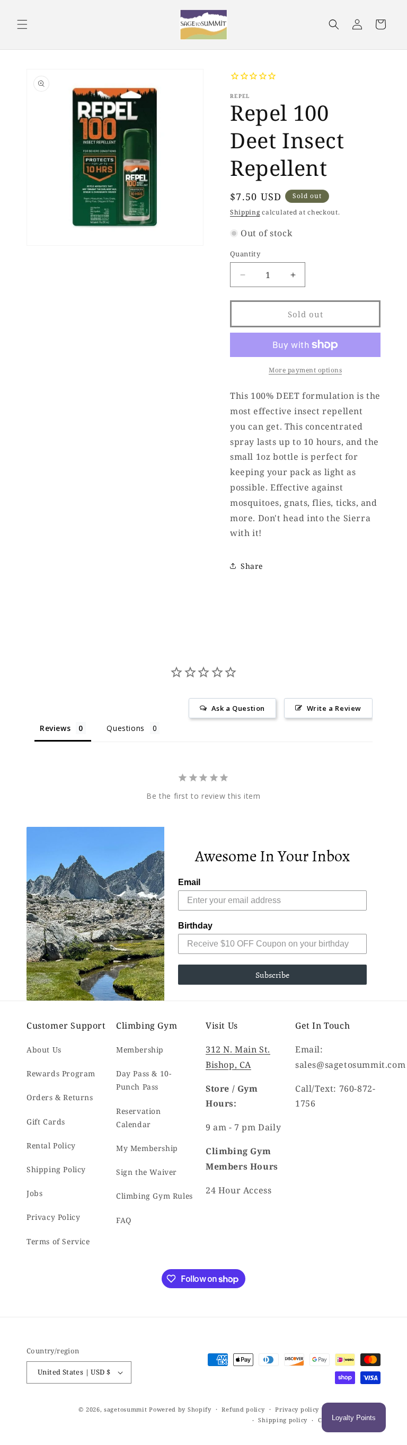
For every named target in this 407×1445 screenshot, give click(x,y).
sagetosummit (126, 1409)
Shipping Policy (56, 1169)
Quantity (245, 253)
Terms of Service (58, 1241)
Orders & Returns (59, 1097)
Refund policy (243, 1409)
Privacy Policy (53, 1217)
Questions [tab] (125, 728)
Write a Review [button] (334, 708)
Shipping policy (282, 1420)
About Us (43, 1050)
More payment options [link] (305, 369)
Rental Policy (51, 1145)
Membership (140, 1050)
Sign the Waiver (146, 1172)
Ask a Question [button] (238, 708)
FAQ (123, 1220)
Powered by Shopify (180, 1409)
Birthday (195, 925)
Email (189, 882)
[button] (22, 24)
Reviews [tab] (55, 728)
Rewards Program (60, 1073)
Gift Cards (45, 1122)
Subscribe (272, 974)
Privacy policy (297, 1409)
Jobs (34, 1193)
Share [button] (252, 566)
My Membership (147, 1148)
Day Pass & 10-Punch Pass (143, 1080)
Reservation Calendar (138, 1117)
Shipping (245, 212)
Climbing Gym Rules (154, 1196)
